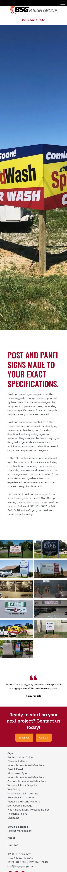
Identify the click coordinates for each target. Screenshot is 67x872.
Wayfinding (13, 789)
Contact (12, 845)
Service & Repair (17, 826)
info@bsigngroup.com (20, 866)
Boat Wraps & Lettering (21, 797)
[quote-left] (33, 677)
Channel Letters (17, 761)
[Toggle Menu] (62, 3)
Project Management (19, 830)
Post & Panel (15, 769)
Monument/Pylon (17, 773)
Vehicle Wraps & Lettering (22, 793)
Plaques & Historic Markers (23, 801)
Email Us (24, 737)
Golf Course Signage (19, 805)
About (11, 837)
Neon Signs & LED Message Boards (28, 809)
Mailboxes (13, 817)
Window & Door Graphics (22, 785)
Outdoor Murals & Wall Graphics (26, 781)
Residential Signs (17, 813)
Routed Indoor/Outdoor (21, 757)
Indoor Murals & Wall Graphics (25, 765)
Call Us (43, 737)
